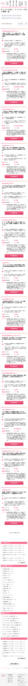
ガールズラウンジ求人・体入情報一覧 (12, 622)
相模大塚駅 (20, 125)
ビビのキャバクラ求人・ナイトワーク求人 (11, 15)
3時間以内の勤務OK (9, 603)
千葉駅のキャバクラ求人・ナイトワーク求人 (14, 650)
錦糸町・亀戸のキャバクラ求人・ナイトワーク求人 (14, 555)
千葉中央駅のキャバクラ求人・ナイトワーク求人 (13, 653)
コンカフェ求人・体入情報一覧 (11, 635)
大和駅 (16, 49)
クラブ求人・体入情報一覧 (10, 616)
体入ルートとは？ (26, 3)
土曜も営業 (7, 586)
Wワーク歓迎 (8, 584)
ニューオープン (8, 595)
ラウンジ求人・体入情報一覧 (10, 620)
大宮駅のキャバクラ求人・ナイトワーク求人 (14, 656)
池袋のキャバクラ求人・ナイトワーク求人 (13, 550)
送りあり (7, 575)
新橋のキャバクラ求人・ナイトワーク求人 (13, 560)
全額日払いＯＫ (8, 571)
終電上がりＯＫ (8, 573)
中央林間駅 (21, 86)
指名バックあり (8, 608)
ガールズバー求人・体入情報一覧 (12, 629)
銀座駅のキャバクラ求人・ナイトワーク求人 (14, 648)
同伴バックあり (8, 610)
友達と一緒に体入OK (9, 599)
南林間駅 (17, 86)
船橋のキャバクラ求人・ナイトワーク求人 (13, 558)
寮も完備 (6, 577)
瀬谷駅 (19, 428)
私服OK (6, 590)
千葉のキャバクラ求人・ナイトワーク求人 (13, 548)
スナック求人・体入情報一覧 (10, 627)
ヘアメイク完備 (8, 580)
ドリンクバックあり (9, 606)
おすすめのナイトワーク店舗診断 (21, 3)
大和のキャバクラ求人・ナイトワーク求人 (11, 18)
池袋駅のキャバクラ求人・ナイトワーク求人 (14, 646)
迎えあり (6, 593)
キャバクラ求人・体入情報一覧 (11, 618)
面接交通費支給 (8, 597)
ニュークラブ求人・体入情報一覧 (11, 631)
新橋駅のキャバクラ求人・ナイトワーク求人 (14, 641)
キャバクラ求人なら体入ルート (6, 668)
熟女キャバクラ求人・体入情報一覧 (12, 633)
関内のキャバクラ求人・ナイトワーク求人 (13, 552)
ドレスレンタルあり (9, 582)
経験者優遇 (7, 601)
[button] (20, 15)
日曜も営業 (7, 588)
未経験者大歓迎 (8, 569)
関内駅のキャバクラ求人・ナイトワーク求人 (14, 644)
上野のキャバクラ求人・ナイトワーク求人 (13, 546)
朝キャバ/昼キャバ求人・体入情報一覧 (12, 625)
